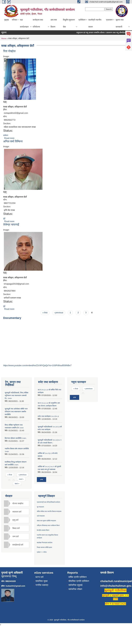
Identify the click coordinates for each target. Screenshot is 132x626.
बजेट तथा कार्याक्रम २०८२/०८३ (48, 416)
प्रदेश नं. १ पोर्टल (42, 552)
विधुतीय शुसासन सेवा (69, 23)
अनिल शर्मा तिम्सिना (13, 141)
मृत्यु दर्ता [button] (15, 520)
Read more (9, 138)
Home (3, 38)
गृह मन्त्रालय (40, 507)
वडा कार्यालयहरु (24, 23)
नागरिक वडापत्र (41, 585)
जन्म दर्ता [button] (15, 536)
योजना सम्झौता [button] (17, 503)
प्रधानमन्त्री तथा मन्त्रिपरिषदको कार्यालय (48, 502)
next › (21, 479)
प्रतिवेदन (82, 20)
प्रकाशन (109, 20)
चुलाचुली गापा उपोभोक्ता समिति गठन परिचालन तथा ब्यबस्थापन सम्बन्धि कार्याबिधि (16, 411)
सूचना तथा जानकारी (120, 23)
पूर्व (4, 218)
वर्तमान (5, 135)
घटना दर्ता (39, 577)
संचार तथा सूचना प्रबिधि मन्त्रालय (46, 521)
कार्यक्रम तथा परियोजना (38, 23)
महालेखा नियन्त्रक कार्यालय (44, 542)
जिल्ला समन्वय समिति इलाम (44, 547)
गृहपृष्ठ (6, 20)
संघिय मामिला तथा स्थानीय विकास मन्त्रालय (49, 511)
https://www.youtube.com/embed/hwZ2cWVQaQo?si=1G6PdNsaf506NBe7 (37, 365)
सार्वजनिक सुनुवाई (75, 585)
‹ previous (58, 313)
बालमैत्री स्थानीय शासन (94, 23)
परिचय (14, 20)
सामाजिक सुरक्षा (41, 581)
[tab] (16, 503)
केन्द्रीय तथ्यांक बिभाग (43, 530)
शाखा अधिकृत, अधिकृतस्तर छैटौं (15, 107)
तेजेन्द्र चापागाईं (11, 224)
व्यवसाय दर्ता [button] (16, 512)
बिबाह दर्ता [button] (16, 528)
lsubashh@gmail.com (15, 586)
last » (17, 483)
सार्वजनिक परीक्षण (75, 589)
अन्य (41, 479)
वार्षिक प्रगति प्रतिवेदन (77, 577)
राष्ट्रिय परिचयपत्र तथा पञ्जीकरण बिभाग (48, 525)
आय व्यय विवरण (54, 23)
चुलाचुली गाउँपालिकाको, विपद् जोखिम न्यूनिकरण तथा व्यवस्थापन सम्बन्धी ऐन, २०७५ (16, 395)
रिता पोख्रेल (9, 51)
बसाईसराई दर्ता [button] (17, 545)
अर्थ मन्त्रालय (41, 516)
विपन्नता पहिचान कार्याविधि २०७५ (15, 438)
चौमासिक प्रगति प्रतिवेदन (78, 581)
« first (45, 313)
